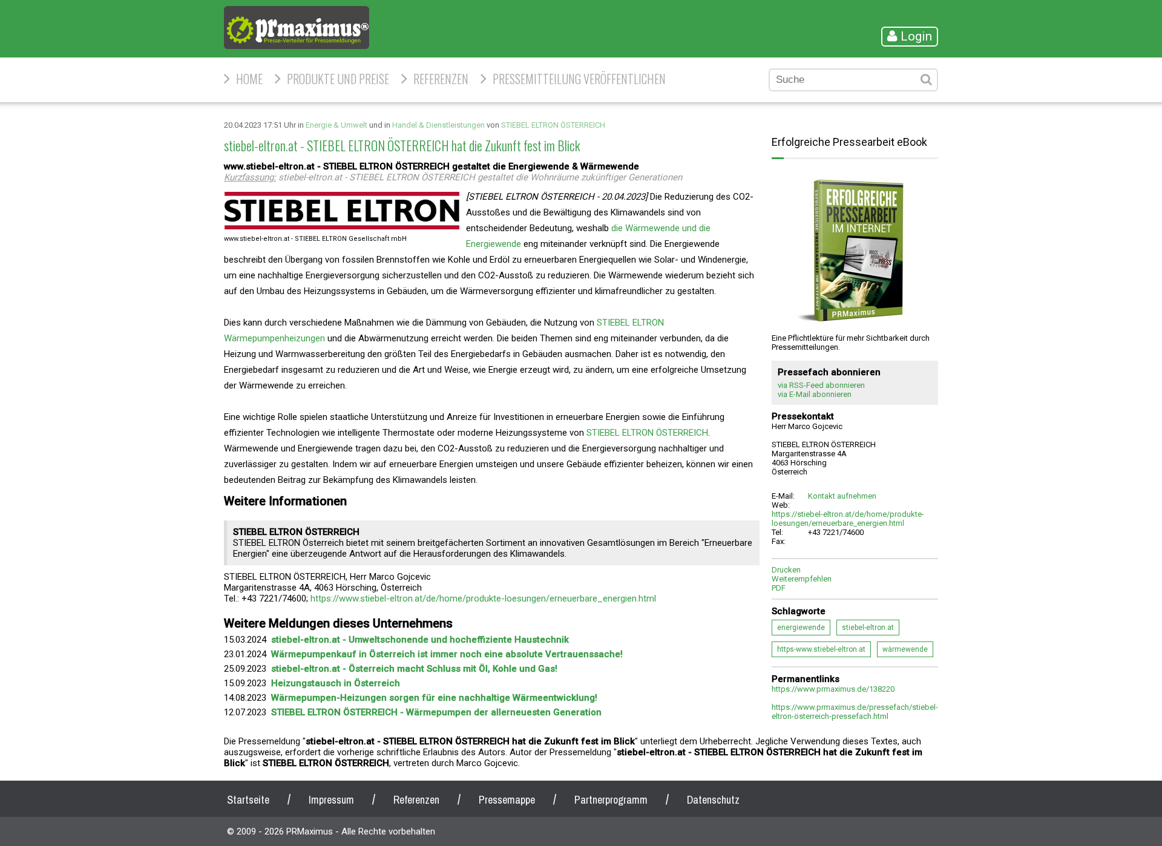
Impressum (331, 799)
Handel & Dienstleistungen (438, 125)
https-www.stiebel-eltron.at (821, 649)
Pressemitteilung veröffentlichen (579, 79)
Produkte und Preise (338, 79)
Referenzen (440, 79)
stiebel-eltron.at (868, 627)
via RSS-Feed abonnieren (821, 385)
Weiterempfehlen (802, 578)
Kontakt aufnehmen (842, 495)
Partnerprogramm (611, 799)
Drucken (786, 569)
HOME (249, 79)
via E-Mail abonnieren (815, 394)
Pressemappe (507, 799)
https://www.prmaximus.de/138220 (833, 689)
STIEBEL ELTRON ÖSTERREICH (553, 125)
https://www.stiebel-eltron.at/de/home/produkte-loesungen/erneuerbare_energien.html (483, 598)
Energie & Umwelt (336, 125)
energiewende (801, 627)
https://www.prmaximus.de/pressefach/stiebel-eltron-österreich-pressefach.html (855, 712)
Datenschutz (713, 799)
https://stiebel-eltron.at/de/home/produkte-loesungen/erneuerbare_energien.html (848, 519)
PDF (779, 587)
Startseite (248, 799)
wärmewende (905, 649)
